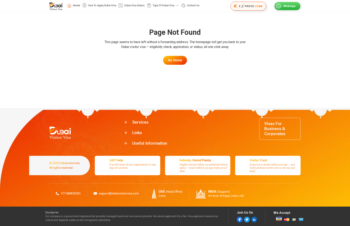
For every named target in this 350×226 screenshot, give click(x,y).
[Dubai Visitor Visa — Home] (55, 6)
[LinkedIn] (254, 219)
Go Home (175, 60)
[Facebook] (239, 219)
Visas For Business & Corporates (274, 128)
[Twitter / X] (247, 219)
